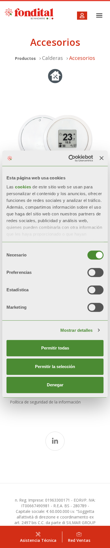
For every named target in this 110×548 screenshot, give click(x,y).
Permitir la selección (55, 366)
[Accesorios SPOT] (55, 139)
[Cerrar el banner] (102, 158)
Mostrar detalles (76, 330)
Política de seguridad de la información (45, 402)
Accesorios (82, 58)
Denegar (55, 384)
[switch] (95, 272)
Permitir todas (55, 348)
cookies (23, 186)
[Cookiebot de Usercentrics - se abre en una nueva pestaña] (70, 158)
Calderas (52, 58)
